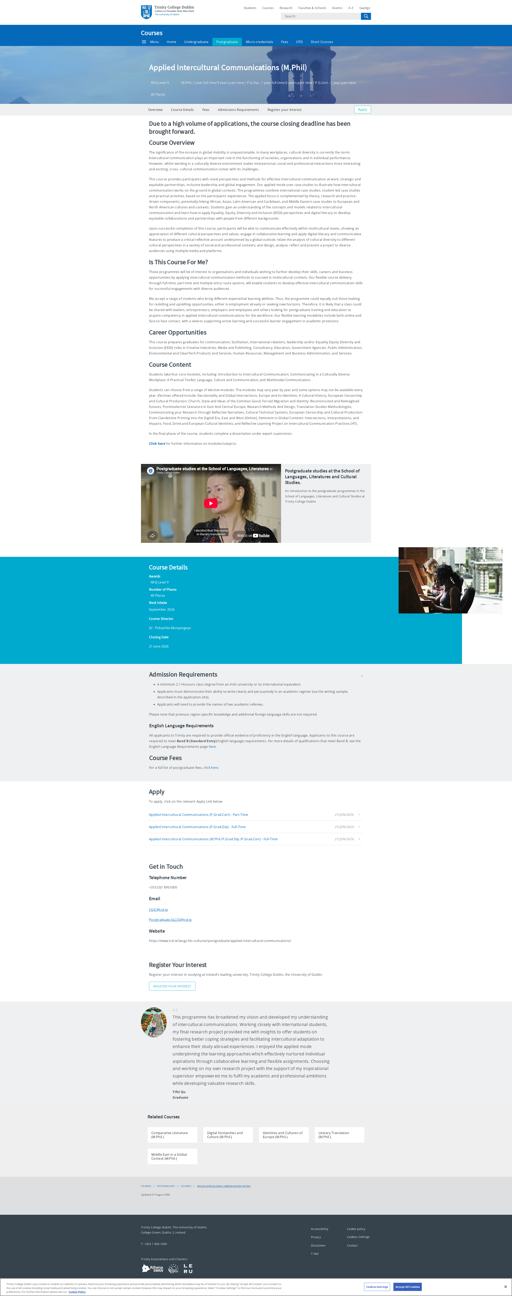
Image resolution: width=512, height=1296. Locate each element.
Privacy (316, 1237)
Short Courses (322, 42)
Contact (352, 1245)
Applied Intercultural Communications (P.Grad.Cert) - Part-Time (198, 814)
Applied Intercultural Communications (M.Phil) (224, 1186)
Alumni (337, 8)
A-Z (350, 8)
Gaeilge (364, 8)
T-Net (315, 1254)
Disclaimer (318, 1245)
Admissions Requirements (238, 109)
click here (210, 767)
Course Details (182, 109)
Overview (155, 109)
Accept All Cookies (408, 1286)
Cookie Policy (77, 1292)
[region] (256, 1287)
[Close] (505, 1286)
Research (286, 8)
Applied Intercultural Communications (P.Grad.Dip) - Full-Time (197, 827)
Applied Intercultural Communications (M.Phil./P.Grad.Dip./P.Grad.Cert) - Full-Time (213, 839)
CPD (299, 42)
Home (171, 42)
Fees (284, 42)
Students (250, 8)
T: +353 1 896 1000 (154, 1244)
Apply (362, 109)
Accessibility (319, 1229)
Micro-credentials (259, 42)
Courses (268, 8)
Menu (154, 42)
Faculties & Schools (312, 8)
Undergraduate (196, 42)
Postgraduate (227, 42)
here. (213, 746)
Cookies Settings (358, 1237)
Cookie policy (356, 1229)
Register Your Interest (172, 986)
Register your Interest (285, 109)
